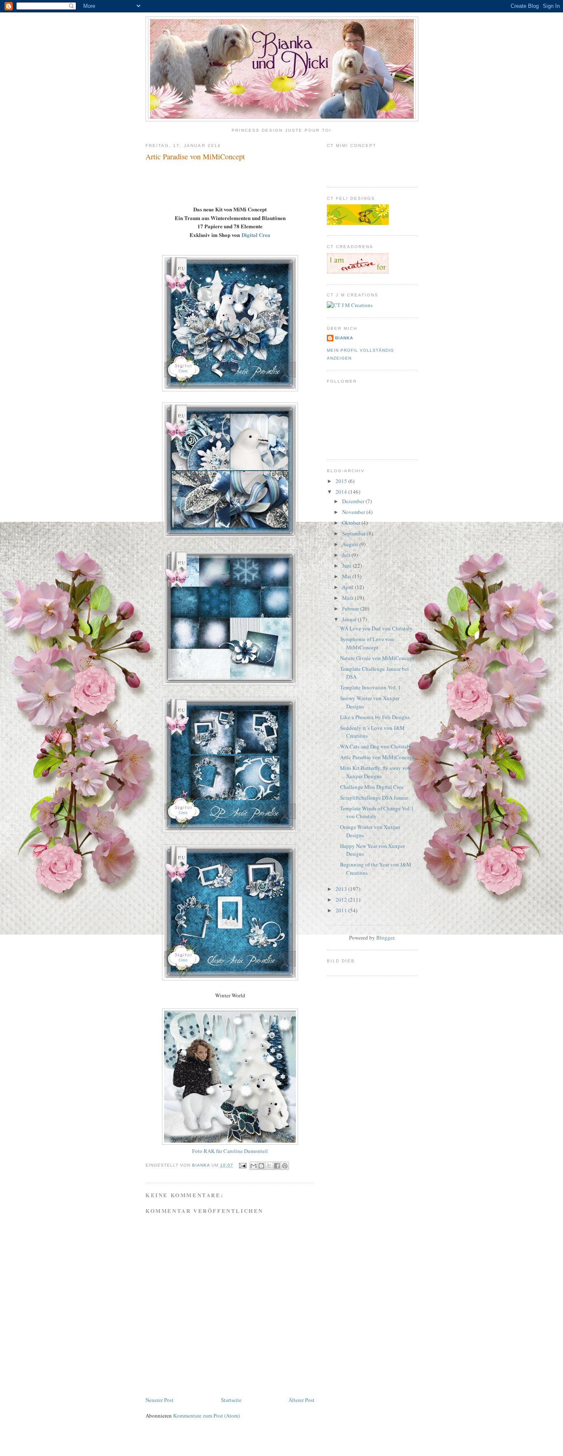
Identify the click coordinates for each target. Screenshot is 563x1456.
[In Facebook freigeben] (277, 1166)
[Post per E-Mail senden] (242, 1165)
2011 (341, 910)
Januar (350, 619)
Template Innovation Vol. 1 (370, 687)
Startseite (231, 1400)
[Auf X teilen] (269, 1166)
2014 (341, 491)
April (348, 587)
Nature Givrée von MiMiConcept (377, 658)
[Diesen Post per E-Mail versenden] (253, 1166)
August (350, 544)
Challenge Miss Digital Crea (371, 787)
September (354, 533)
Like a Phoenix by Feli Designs (375, 717)
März (348, 597)
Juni (347, 565)
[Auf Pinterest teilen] (285, 1166)
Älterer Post (301, 1400)
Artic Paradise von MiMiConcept (377, 757)
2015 (341, 481)
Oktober (351, 522)
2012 (341, 899)
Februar (351, 608)
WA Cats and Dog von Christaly (375, 746)
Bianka (201, 1165)
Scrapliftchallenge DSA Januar (374, 797)
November (354, 512)
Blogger (385, 937)
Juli (347, 555)
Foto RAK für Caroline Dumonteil (230, 1151)
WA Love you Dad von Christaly (376, 628)
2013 (341, 889)
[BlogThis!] (261, 1166)
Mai (347, 576)
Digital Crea (256, 235)
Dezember (354, 501)
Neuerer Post (159, 1400)
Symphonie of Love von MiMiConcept (367, 643)
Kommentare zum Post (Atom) (206, 1415)
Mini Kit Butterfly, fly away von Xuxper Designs (375, 772)
